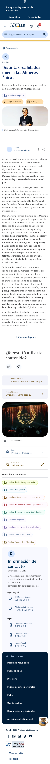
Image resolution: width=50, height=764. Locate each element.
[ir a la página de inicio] (17, 26)
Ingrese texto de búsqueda (22, 34)
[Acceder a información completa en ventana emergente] (25, 419)
